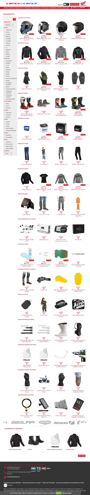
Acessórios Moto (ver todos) (26, 395)
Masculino (9, 112)
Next (86, 422)
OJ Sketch (78, 89)
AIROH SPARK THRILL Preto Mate (44, 39)
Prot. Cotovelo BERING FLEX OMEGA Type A (61, 290)
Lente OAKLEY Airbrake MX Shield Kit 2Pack (26, 265)
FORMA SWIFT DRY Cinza (43, 114)
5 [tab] (38, 426)
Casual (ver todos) (23, 168)
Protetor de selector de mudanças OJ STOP (78, 391)
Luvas (7, 65)
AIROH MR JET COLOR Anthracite (61, 39)
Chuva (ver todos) (23, 193)
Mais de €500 (9, 148)
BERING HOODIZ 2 (26, 189)
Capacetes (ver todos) (24, 17)
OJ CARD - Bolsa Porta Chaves (26, 316)
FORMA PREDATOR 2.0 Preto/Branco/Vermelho (27, 114)
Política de (66, 493)
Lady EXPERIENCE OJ (26, 164)
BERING (8, 36)
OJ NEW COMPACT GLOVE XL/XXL (26, 391)
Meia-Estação (9, 128)
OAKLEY (8, 45)
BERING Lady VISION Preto (43, 63)
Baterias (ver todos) (23, 118)
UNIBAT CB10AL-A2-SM (44, 139)
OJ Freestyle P (43, 164)
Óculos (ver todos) (23, 244)
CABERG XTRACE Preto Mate (78, 38)
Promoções (9, 137)
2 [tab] (30, 426)
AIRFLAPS (8, 30)
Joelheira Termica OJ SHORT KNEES (26, 290)
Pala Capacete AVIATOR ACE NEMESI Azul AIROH (78, 366)
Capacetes (9, 61)
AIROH (7, 32)
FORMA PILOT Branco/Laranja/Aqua (61, 114)
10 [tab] (51, 426)
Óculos (8, 80)
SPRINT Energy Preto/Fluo (26, 63)
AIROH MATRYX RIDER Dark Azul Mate (27, 39)
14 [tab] (62, 426)
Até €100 (8, 142)
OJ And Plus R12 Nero (43, 214)
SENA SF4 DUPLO (43, 239)
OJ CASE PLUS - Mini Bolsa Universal (61, 316)
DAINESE (8, 41)
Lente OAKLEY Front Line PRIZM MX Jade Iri (61, 265)
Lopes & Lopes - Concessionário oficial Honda (16, 464)
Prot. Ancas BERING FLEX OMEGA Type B (78, 290)
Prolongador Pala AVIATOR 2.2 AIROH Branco (61, 366)
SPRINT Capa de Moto (60, 415)
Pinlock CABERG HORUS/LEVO (27, 366)
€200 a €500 (9, 146)
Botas (7, 67)
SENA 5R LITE (78, 239)
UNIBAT (8, 56)
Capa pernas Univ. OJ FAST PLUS (44, 391)
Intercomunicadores (11, 78)
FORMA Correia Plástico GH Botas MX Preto (26, 341)
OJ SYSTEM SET (26, 214)
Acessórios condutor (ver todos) (27, 369)
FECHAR (59, 493)
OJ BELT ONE (44, 290)
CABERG (8, 38)
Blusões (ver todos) (23, 43)
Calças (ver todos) (23, 143)
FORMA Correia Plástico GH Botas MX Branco (44, 341)
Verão (7, 126)
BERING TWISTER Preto (78, 164)
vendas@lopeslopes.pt (13, 476)
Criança (8, 117)
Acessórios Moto (10, 99)
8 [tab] (46, 426)
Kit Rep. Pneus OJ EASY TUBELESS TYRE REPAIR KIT (78, 416)
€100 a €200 (9, 144)
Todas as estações (11, 130)
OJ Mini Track (43, 315)
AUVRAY (8, 34)
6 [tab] (41, 426)
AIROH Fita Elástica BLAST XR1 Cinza (78, 265)
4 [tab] (36, 426)
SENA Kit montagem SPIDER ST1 (27, 240)
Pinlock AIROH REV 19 (43, 365)
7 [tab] (44, 426)
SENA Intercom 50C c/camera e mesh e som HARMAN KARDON (61, 241)
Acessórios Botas (10, 89)
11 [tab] (54, 426)
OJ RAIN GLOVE (61, 390)
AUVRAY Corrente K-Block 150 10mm (26, 416)
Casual (8, 74)
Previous (4, 422)
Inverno (8, 121)
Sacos (7, 86)
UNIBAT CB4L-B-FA (78, 139)
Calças (8, 72)
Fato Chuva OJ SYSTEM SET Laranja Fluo (78, 215)
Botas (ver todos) (23, 93)
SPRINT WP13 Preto (27, 89)
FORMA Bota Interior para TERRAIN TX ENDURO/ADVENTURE (61, 342)
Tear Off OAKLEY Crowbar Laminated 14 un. (43, 265)
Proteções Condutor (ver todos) (27, 269)
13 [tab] (59, 426)
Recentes (8, 135)
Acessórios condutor (9, 96)
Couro (7, 106)
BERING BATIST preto (78, 63)
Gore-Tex (8, 108)
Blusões (8, 63)
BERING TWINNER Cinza (61, 164)
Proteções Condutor (8, 83)
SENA (7, 52)
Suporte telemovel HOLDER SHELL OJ (44, 416)
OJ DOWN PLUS (61, 214)
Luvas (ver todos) (23, 68)
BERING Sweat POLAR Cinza (78, 189)
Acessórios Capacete (9, 92)
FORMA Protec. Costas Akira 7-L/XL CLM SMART (78, 341)
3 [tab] (33, 426)
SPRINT (8, 54)
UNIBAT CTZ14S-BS (27, 139)
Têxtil (7, 103)
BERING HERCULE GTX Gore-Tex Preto (61, 89)
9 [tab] (49, 426)
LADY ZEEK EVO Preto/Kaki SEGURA (44, 89)
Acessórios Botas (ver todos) (26, 319)
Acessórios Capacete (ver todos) (27, 344)
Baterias (8, 69)
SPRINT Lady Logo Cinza (61, 63)
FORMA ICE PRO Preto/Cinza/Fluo (78, 114)
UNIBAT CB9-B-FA (61, 139)
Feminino (8, 115)
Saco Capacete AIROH (78, 315)
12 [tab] (57, 426)
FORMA (8, 43)
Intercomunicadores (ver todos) (27, 219)
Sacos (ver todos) (23, 294)
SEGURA (8, 49)
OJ (6, 47)
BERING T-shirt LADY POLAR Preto (44, 190)
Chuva (7, 76)
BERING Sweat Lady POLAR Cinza (61, 190)
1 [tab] (28, 426)
